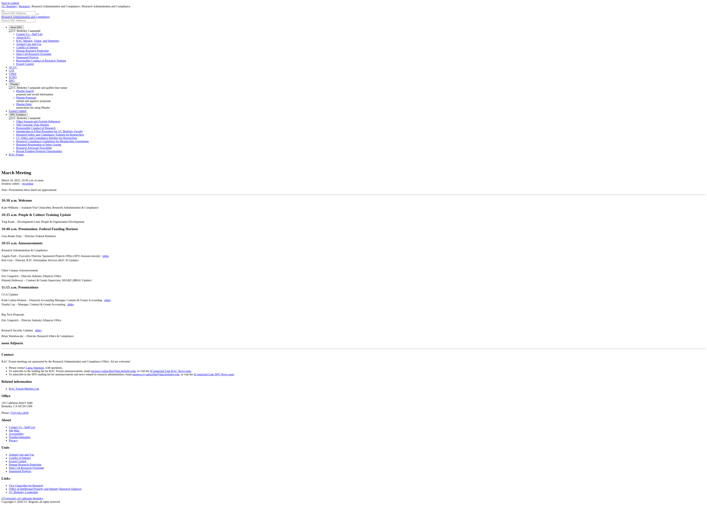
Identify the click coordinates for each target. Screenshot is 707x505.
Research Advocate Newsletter (34, 147)
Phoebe (14, 84)
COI (11, 70)
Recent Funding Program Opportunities (39, 151)
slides (105, 256)
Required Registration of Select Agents (38, 144)
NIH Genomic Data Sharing (32, 124)
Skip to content (10, 3)
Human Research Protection (32, 50)
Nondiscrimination (19, 437)
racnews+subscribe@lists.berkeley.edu (113, 371)
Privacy (13, 440)
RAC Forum (16, 154)
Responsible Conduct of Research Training (41, 60)
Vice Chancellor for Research (26, 485)
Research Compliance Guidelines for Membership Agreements (52, 141)
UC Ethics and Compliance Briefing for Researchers (46, 138)
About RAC (16, 27)
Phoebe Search (25, 91)
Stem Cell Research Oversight (33, 54)
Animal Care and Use (28, 44)
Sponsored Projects (27, 57)
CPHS (12, 73)
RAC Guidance (18, 114)
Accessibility (16, 433)
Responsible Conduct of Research (36, 128)
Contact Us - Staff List (29, 34)
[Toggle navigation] (2, 10)
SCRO (13, 77)
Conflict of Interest (27, 47)
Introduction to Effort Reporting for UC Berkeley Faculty (49, 131)
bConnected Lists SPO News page (214, 374)
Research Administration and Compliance (25, 16)
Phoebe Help (23, 104)
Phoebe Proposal (26, 97)
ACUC (13, 67)
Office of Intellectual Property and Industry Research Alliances (45, 488)
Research (24, 6)
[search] (37, 14)
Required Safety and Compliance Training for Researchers (50, 134)
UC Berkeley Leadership (23, 492)
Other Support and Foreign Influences (38, 121)
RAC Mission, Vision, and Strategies (37, 40)
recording (27, 183)
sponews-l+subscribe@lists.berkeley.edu (155, 374)
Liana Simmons (35, 367)
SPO (11, 80)
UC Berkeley (9, 6)
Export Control (25, 64)
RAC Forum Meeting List (24, 388)
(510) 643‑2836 (19, 412)
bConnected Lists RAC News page (170, 371)
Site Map (14, 430)
